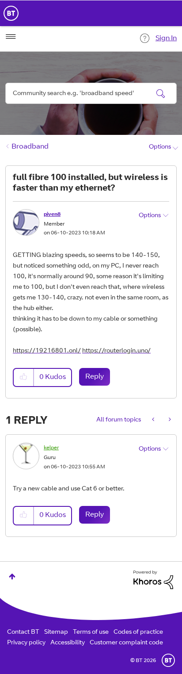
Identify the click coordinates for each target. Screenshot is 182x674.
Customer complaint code (126, 643)
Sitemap (56, 632)
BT (168, 660)
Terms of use (91, 632)
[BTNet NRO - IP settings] (154, 420)
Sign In (166, 38)
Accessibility (67, 643)
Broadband (30, 146)
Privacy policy (26, 643)
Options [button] (160, 147)
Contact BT (23, 632)
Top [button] (12, 576)
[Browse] (10, 36)
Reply (94, 376)
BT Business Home (11, 13)
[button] (24, 377)
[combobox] (91, 93)
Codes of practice (138, 632)
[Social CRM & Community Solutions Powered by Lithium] (153, 580)
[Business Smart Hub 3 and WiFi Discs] (169, 420)
